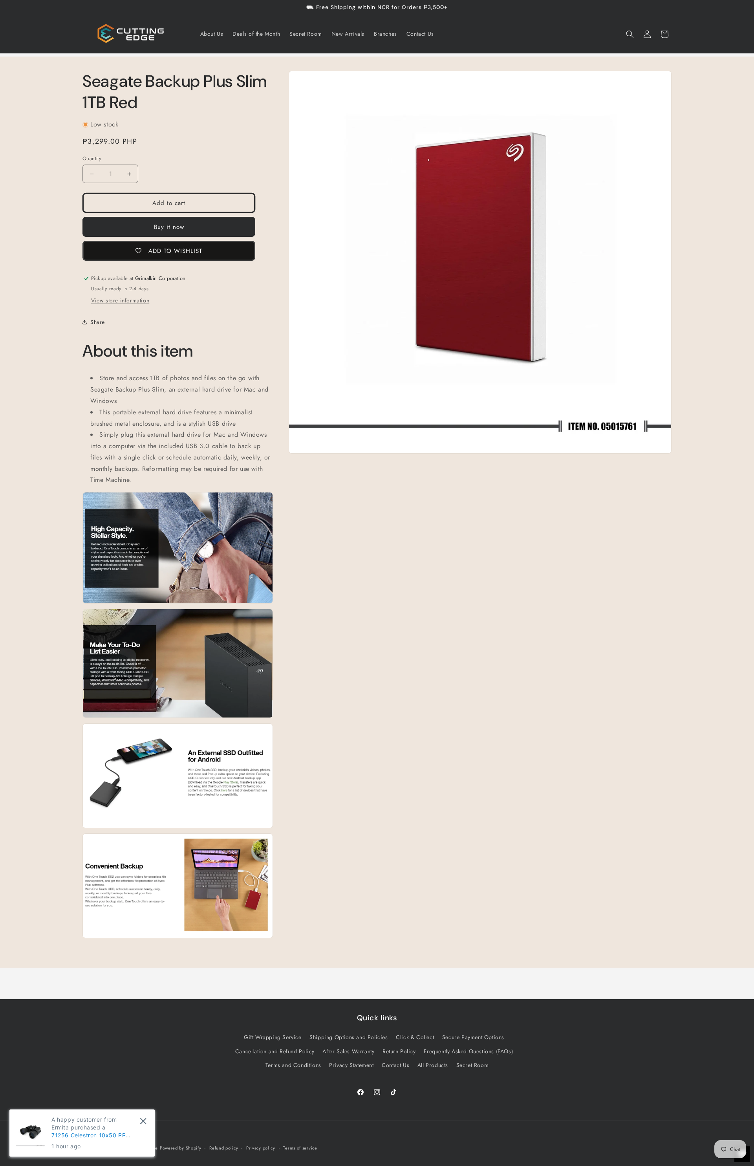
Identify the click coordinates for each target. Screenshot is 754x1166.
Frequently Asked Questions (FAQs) (468, 1051)
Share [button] (97, 322)
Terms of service (300, 1148)
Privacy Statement (351, 1065)
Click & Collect (415, 1037)
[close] (143, 1121)
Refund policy (223, 1148)
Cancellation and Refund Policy (275, 1051)
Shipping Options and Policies (348, 1037)
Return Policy (399, 1051)
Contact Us (395, 1065)
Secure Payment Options (473, 1037)
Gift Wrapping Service (273, 1037)
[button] (630, 34)
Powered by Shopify (180, 1148)
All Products (432, 1065)
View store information (120, 300)
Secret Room (472, 1065)
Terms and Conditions (293, 1065)
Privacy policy (260, 1148)
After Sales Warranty (348, 1051)
